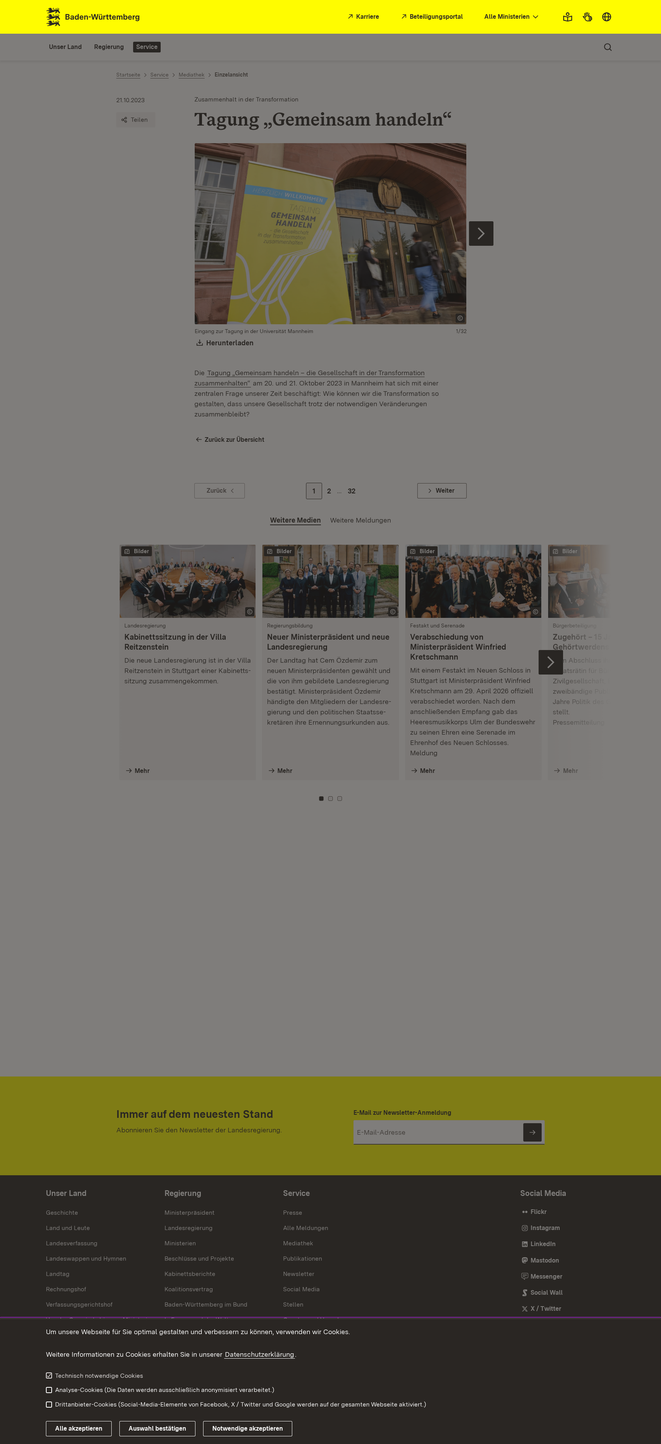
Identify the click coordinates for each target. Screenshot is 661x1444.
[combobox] (512, 17)
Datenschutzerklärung (259, 1354)
